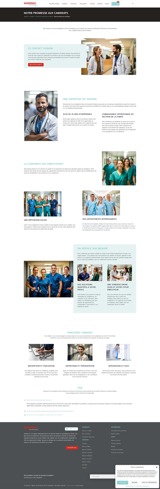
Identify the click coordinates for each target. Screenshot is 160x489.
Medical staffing (115, 434)
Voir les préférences (149, 482)
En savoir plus (72, 447)
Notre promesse (86, 434)
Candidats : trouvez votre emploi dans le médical (41, 16)
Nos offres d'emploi (36, 65)
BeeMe (113, 446)
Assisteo (26, 16)
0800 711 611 (73, 429)
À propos (84, 443)
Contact (84, 468)
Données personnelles (117, 449)
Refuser (134, 482)
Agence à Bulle (86, 446)
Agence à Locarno (87, 459)
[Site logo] (30, 4)
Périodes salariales (116, 443)
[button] (157, 467)
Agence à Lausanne (87, 452)
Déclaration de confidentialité (142, 486)
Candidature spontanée (88, 437)
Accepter (122, 482)
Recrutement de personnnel (118, 431)
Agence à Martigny (87, 456)
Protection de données (117, 452)
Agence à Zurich (86, 462)
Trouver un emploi (87, 431)
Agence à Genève (87, 449)
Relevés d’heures (115, 440)
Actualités (84, 465)
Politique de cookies (130, 486)
